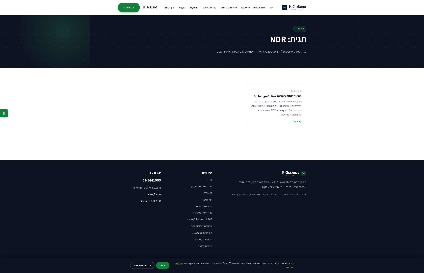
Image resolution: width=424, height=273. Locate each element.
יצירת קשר (194, 7)
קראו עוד (295, 121)
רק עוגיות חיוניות (142, 265)
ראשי (272, 7)
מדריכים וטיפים (209, 7)
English (182, 7)
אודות (209, 179)
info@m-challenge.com (147, 187)
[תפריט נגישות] (4, 113)
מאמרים (207, 193)
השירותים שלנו (259, 7)
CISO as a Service (229, 7)
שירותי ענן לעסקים (202, 213)
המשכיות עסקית (203, 239)
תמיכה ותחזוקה (204, 206)
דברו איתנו (128, 7)
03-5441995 (149, 7)
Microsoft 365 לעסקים (199, 219)
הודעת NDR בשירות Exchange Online (277, 96)
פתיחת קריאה (205, 246)
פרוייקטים (245, 7)
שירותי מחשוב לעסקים (200, 186)
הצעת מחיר (170, 7)
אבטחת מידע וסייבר (201, 226)
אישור (163, 265)
